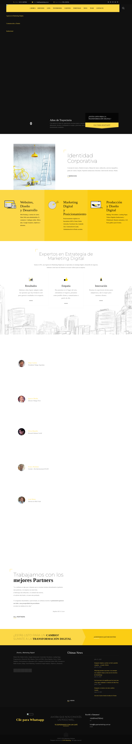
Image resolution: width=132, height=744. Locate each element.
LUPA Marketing (66, 740)
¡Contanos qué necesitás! (105, 637)
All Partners (19, 617)
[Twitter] (111, 2)
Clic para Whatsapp (102, 125)
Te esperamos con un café (66, 725)
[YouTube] (115, 2)
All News (70, 700)
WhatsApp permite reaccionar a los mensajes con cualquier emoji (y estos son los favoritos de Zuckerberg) (105, 673)
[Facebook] (108, 2)
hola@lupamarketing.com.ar (43, 2)
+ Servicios (72, 176)
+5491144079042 (96, 718)
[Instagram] (118, 2)
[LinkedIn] (113, 2)
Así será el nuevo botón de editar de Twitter (105, 695)
